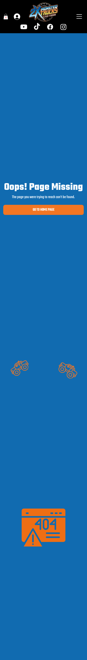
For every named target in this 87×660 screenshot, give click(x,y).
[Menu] (79, 16)
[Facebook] (50, 27)
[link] (5, 16)
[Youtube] (24, 27)
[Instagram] (63, 27)
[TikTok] (37, 27)
